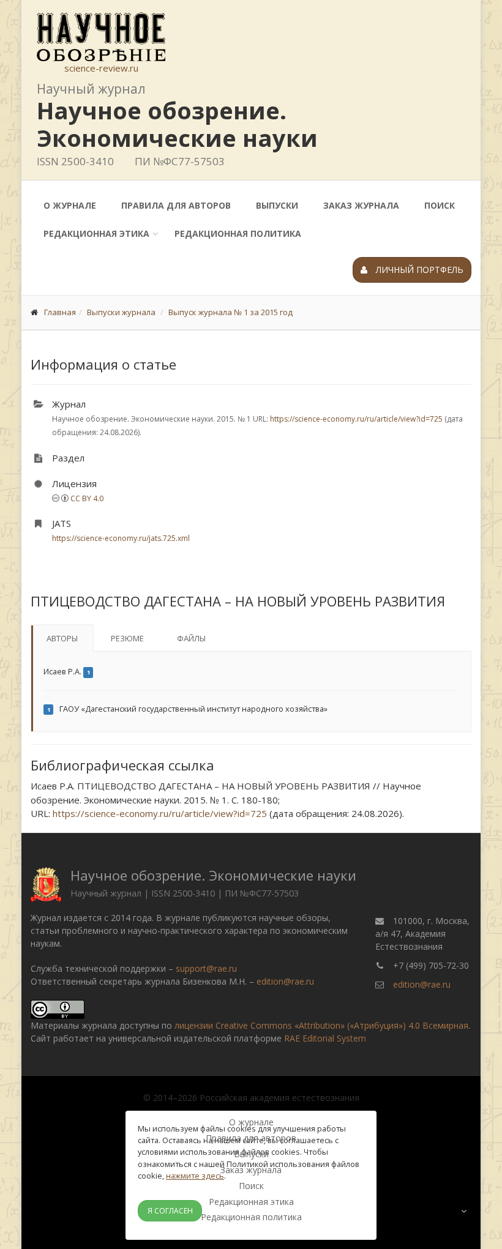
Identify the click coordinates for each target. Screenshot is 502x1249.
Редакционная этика (96, 233)
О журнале (69, 205)
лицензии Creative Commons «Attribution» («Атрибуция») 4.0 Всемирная (321, 1025)
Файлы (191, 638)
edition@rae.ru (285, 981)
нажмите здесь (195, 1175)
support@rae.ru (206, 968)
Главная (60, 312)
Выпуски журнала (121, 312)
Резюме (127, 638)
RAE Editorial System (325, 1038)
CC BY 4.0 (86, 498)
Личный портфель (418, 269)
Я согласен (170, 1211)
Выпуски (277, 205)
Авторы (62, 638)
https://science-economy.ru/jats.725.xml (121, 538)
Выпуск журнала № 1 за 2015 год (230, 312)
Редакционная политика (237, 233)
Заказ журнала (361, 205)
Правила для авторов (176, 205)
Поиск (439, 205)
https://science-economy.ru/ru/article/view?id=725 (356, 419)
